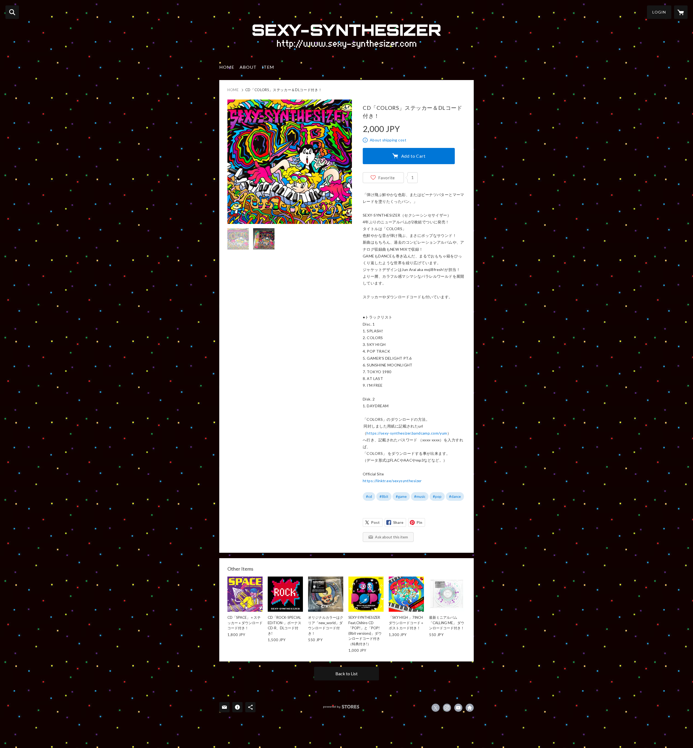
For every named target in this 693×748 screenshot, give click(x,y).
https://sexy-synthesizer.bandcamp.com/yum (407, 433)
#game (401, 496)
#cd (369, 496)
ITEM (268, 66)
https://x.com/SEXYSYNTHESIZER (436, 708)
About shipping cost (388, 140)
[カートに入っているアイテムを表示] (681, 12)
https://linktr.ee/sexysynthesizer (392, 480)
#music (419, 496)
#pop (437, 496)
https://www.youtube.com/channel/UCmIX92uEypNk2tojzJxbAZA (458, 708)
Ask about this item (391, 537)
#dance (455, 496)
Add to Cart (413, 155)
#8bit (384, 496)
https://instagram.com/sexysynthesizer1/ (447, 708)
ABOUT (248, 66)
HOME (226, 66)
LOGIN (659, 12)
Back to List (346, 673)
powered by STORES (341, 707)
